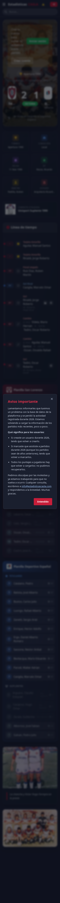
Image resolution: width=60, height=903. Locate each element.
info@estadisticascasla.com (37, 486)
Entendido (43, 501)
